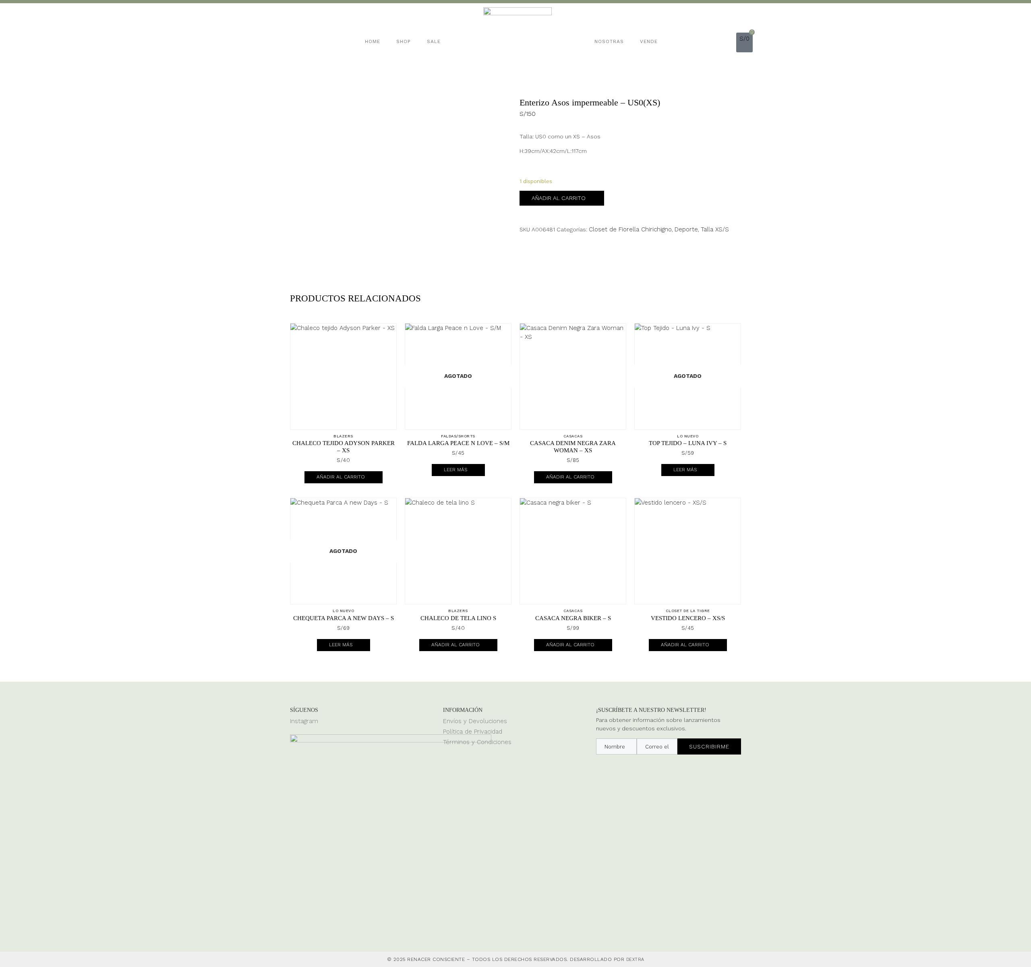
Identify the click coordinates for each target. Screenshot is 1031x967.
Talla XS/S (715, 229)
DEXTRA (635, 959)
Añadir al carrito (559, 198)
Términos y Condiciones (477, 742)
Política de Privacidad (472, 731)
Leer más (455, 469)
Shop (403, 41)
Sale (434, 41)
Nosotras (609, 41)
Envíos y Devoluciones (475, 721)
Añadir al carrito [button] (341, 477)
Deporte (686, 229)
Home (372, 41)
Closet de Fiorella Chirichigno (630, 229)
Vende (649, 41)
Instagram (304, 721)
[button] (730, 41)
